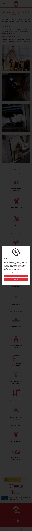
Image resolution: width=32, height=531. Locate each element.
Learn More (19, 269)
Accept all (16, 280)
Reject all (16, 276)
